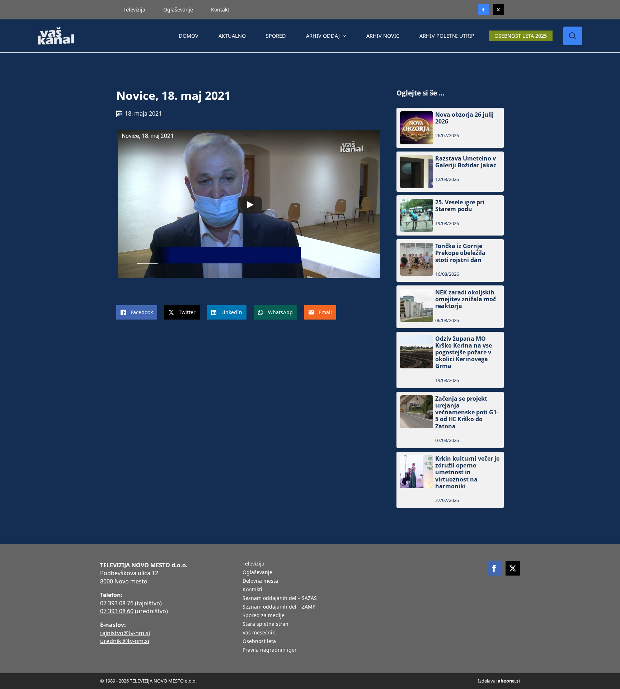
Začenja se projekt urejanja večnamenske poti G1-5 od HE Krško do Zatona (466, 412)
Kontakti (252, 590)
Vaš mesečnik (259, 633)
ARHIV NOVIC (382, 35)
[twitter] (498, 9)
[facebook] (494, 568)
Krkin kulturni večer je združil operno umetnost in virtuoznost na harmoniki (467, 472)
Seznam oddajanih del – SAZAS (280, 598)
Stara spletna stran (265, 624)
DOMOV (188, 35)
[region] (93, 633)
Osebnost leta (259, 641)
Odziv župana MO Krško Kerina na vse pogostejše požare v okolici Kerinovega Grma (463, 352)
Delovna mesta (260, 581)
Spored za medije (264, 616)
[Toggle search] (572, 36)
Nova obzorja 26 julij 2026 (464, 118)
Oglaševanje (178, 9)
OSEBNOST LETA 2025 (520, 35)
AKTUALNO (232, 35)
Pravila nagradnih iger (270, 650)
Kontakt (220, 9)
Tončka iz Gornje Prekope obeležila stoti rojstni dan (460, 253)
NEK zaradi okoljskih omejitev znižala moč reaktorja (465, 299)
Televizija (134, 9)
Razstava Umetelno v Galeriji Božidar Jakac (465, 162)
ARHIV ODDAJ (323, 35)
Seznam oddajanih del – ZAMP (279, 607)
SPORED (276, 35)
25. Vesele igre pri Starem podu (459, 206)
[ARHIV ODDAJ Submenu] (346, 36)
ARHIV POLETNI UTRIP (446, 35)
